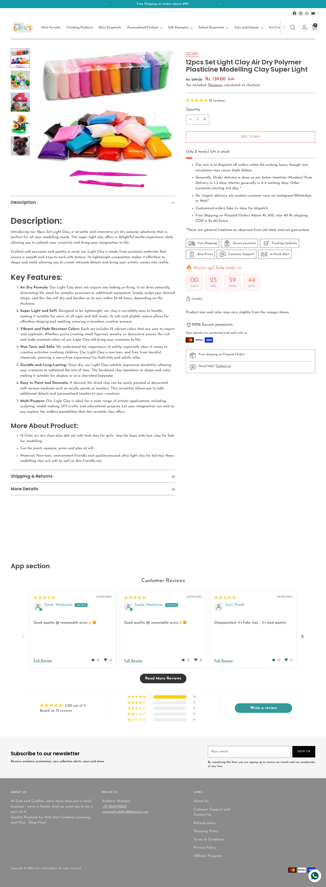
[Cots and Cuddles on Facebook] (294, 13)
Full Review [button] (43, 661)
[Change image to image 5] (20, 146)
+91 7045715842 (114, 807)
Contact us (223, 366)
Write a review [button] (263, 708)
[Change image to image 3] (20, 102)
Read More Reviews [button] (163, 678)
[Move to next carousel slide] (311, 536)
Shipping (215, 85)
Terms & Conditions (209, 839)
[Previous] (105, 4)
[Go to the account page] (302, 27)
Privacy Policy (205, 848)
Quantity (193, 109)
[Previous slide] (23, 636)
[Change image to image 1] (20, 58)
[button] (197, 101)
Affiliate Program (208, 856)
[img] (44, 598)
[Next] (220, 4)
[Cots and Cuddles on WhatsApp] (307, 13)
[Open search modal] (292, 27)
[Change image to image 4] (20, 124)
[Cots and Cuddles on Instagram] (301, 13)
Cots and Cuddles (46, 868)
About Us (201, 801)
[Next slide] (302, 636)
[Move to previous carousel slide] (300, 537)
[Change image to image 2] (20, 80)
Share (197, 299)
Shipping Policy (206, 831)
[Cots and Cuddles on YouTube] (313, 13)
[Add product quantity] (204, 119)
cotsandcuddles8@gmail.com (125, 812)
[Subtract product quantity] (190, 119)
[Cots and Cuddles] (23, 27)
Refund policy (205, 823)
